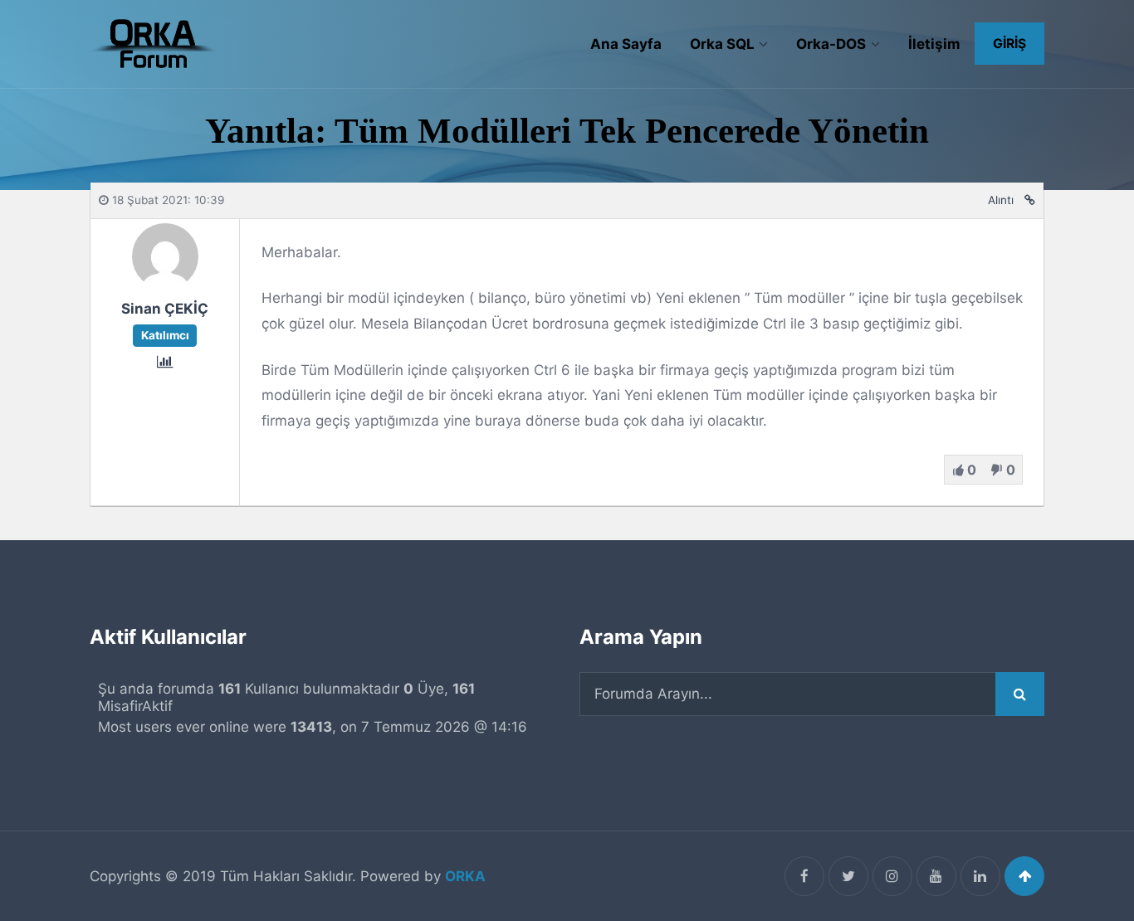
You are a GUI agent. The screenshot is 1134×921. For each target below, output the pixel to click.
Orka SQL (722, 44)
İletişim (934, 44)
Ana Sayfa (626, 44)
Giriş (1009, 43)
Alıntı (1001, 200)
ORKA (465, 876)
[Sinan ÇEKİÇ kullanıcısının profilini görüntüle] (165, 284)
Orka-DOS (831, 44)
